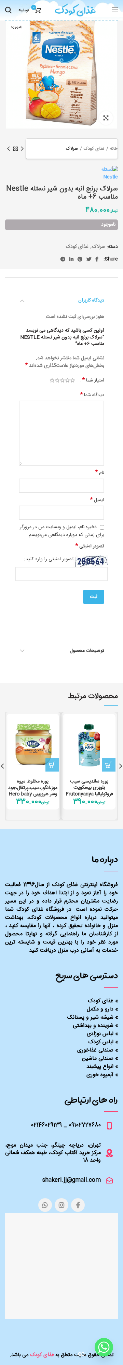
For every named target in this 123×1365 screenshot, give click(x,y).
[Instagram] (61, 1205)
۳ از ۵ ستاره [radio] (62, 380)
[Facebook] (96, 259)
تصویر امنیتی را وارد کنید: (48, 559)
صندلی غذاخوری (95, 1050)
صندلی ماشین (97, 1058)
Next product (8, 148)
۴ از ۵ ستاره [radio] (57, 380)
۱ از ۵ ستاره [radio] (72, 380)
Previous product (22, 148)
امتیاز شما (93, 380)
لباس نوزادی (100, 1034)
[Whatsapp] (104, 1347)
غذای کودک (94, 148)
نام (99, 473)
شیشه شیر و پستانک (90, 1017)
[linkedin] (71, 259)
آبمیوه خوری (99, 1075)
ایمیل (97, 500)
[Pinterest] (80, 259)
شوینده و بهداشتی (93, 1025)
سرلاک (72, 148)
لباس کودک (100, 1042)
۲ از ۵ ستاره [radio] (67, 380)
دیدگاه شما (92, 395)
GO (81, 1354)
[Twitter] (88, 259)
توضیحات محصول (87, 651)
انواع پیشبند (99, 1066)
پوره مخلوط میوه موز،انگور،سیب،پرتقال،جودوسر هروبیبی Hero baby (32, 787)
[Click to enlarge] (106, 118)
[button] (108, 765)
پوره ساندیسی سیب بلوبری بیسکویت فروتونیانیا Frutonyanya (89, 787)
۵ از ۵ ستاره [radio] (52, 380)
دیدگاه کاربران (91, 300)
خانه (114, 148)
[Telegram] (62, 259)
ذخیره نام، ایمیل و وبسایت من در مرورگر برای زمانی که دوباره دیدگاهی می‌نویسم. (62, 531)
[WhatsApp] (45, 1205)
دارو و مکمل (100, 1009)
